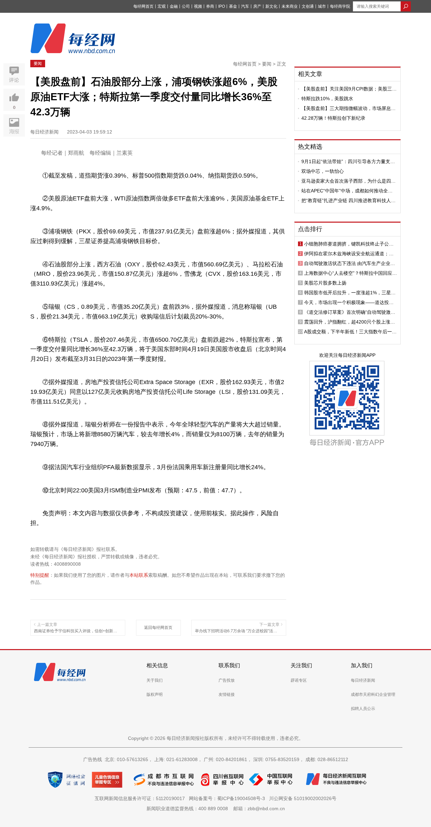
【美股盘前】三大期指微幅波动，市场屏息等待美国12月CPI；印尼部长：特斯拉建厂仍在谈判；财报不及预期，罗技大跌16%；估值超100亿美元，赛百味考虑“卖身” (348, 108)
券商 (210, 6)
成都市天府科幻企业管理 (373, 694)
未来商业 (289, 6)
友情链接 (227, 694)
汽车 (245, 6)
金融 (174, 6)
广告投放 (227, 680)
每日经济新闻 (363, 680)
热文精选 (310, 147)
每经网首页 (143, 6)
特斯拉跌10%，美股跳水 (327, 98)
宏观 (162, 6)
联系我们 (229, 665)
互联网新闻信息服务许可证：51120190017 (141, 798)
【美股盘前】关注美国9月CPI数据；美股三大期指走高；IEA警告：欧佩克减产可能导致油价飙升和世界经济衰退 (349, 88)
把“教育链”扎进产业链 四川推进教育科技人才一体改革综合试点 (348, 200)
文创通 (308, 6)
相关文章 (310, 74)
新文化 (271, 6)
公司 (186, 6)
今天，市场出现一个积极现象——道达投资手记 (349, 302)
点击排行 (310, 229)
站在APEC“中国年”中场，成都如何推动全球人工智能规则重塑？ (347, 190)
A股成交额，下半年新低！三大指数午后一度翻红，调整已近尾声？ (350, 331)
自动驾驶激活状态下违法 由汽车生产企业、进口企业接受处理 (349, 263)
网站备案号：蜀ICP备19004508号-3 (228, 798)
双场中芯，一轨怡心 (322, 171)
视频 (198, 6)
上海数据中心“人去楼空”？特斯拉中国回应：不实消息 (350, 273)
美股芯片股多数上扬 (325, 282)
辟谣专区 (299, 680)
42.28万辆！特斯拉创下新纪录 (333, 118)
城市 (322, 6)
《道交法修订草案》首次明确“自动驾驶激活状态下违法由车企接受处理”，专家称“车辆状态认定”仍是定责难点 (350, 312)
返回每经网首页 (158, 627)
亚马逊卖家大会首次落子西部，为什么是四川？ (346, 181)
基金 (233, 6)
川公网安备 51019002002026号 (302, 798)
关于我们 (154, 680)
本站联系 (138, 575)
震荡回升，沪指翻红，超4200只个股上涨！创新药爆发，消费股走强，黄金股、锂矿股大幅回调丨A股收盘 (349, 321)
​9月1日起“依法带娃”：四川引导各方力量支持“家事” (348, 161)
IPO (221, 6)
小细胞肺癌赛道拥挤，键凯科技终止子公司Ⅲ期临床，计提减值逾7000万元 (350, 243)
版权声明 (154, 694)
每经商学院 (340, 6)
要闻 (38, 63)
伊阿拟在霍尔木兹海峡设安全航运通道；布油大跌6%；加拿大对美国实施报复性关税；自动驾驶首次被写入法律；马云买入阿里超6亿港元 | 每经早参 (350, 253)
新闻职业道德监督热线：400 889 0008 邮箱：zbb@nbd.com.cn (215, 808)
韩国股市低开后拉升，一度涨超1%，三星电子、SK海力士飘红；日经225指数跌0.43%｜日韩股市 (350, 292)
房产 (257, 6)
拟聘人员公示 (363, 708)
